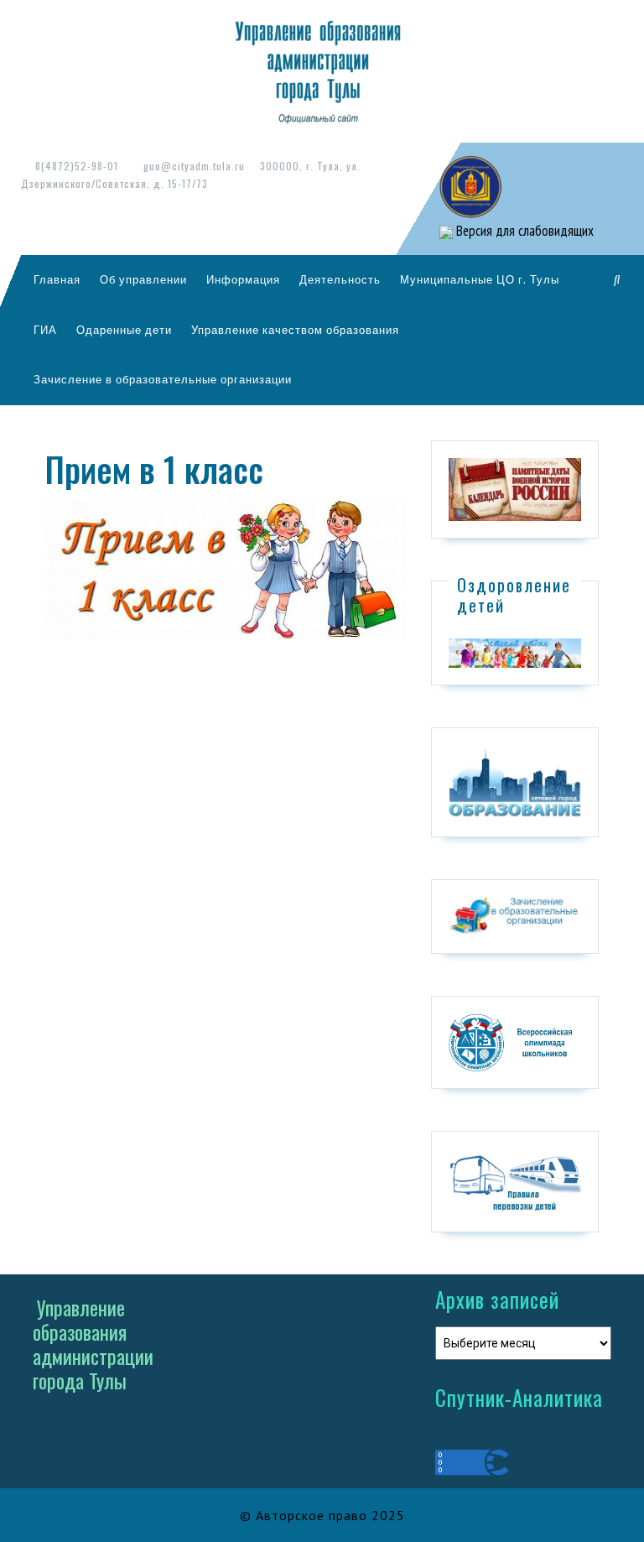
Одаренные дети (124, 329)
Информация (243, 279)
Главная (57, 279)
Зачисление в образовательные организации (163, 379)
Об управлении (143, 279)
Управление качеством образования (295, 329)
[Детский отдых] (515, 652)
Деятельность (340, 279)
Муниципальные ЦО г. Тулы (479, 279)
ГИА (45, 329)
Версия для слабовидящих (523, 230)
